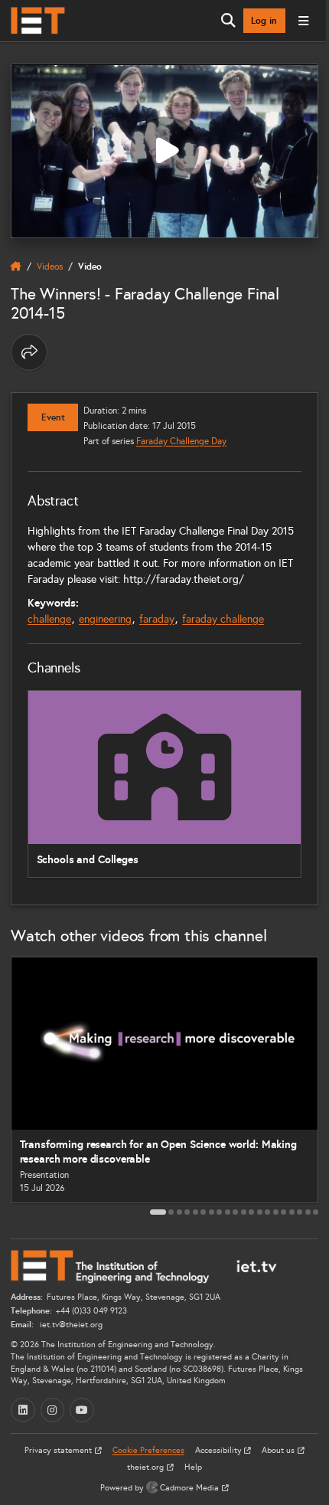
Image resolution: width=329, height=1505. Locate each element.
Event (53, 417)
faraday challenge (223, 619)
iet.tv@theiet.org (70, 1325)
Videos (50, 266)
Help (193, 1467)
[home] (16, 266)
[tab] (158, 1212)
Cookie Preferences (148, 1450)
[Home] (38, 20)
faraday (156, 619)
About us (279, 1450)
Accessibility (219, 1450)
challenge (49, 619)
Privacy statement (59, 1450)
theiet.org (146, 1467)
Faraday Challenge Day (181, 441)
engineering (105, 619)
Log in (264, 21)
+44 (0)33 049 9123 (91, 1311)
